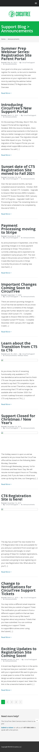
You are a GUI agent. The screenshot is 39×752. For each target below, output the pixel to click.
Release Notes (23, 355)
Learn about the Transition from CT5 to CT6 (19, 347)
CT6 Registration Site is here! (16, 497)
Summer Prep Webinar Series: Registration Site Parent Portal (16, 53)
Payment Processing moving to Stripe (18, 229)
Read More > (6, 93)
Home (3, 39)
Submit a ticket (7, 728)
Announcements (11, 64)
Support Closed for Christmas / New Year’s (18, 419)
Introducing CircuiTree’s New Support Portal (16, 108)
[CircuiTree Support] (19, 14)
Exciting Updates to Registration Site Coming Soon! (19, 652)
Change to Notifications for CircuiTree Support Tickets (18, 588)
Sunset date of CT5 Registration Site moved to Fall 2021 (18, 170)
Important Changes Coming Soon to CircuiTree (19, 288)
